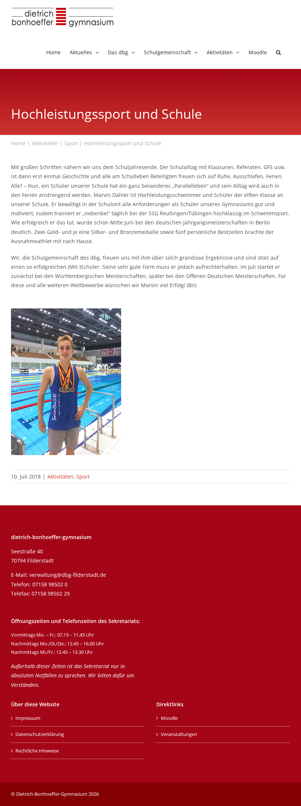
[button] (278, 51)
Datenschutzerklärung (39, 734)
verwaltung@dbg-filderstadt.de (67, 574)
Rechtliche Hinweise (37, 750)
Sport (83, 476)
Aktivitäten (60, 476)
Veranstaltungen (179, 734)
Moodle (169, 718)
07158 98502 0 (50, 584)
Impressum (27, 718)
